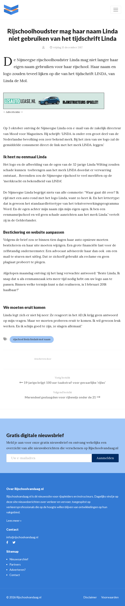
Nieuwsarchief (18, 559)
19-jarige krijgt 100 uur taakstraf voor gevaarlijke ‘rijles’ (65, 382)
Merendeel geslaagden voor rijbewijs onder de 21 (60, 397)
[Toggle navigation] (115, 10)
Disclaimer (90, 597)
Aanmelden (105, 458)
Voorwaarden (110, 597)
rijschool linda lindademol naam (31, 339)
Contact (14, 575)
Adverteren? (17, 569)
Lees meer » (13, 520)
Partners (15, 564)
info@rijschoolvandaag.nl (22, 537)
